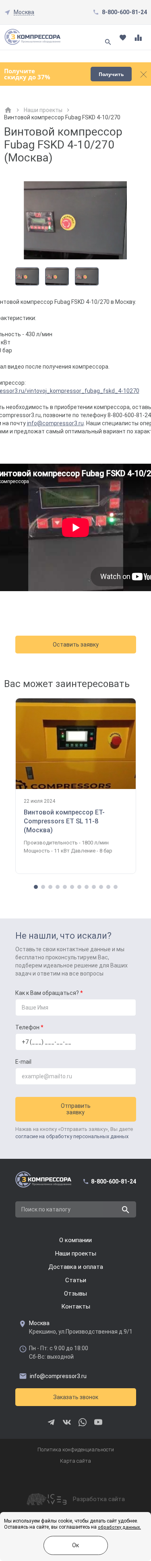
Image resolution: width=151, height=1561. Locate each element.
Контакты (75, 1306)
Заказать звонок (75, 1397)
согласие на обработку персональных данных (71, 1136)
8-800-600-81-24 (124, 12)
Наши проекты (43, 110)
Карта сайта (75, 1460)
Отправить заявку (76, 1109)
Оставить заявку (76, 644)
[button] (36, 887)
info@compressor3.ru (55, 423)
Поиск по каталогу (45, 1209)
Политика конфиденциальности (75, 1449)
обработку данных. (119, 1527)
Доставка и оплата (75, 1266)
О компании (75, 1240)
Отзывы (75, 1293)
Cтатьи (75, 1280)
